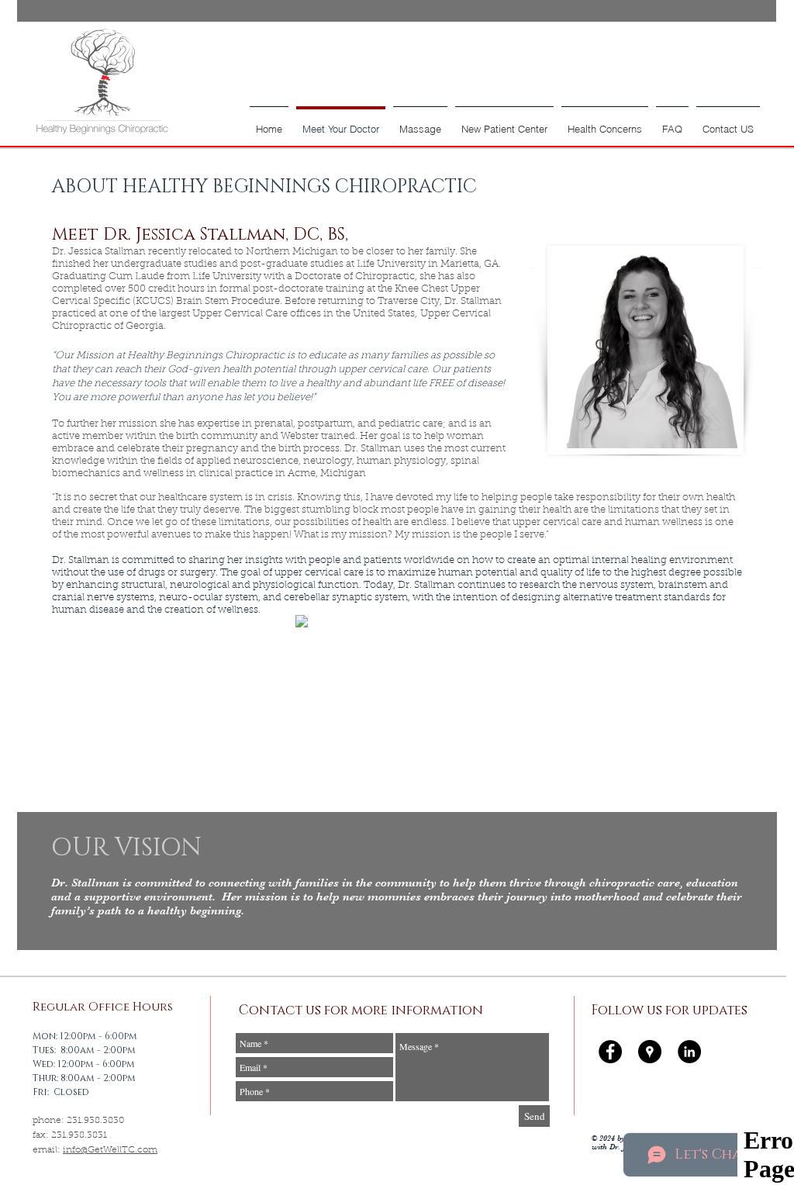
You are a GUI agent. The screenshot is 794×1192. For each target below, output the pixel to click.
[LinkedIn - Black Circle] (689, 1051)
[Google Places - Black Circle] (649, 1051)
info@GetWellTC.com (110, 1150)
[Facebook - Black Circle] (610, 1051)
